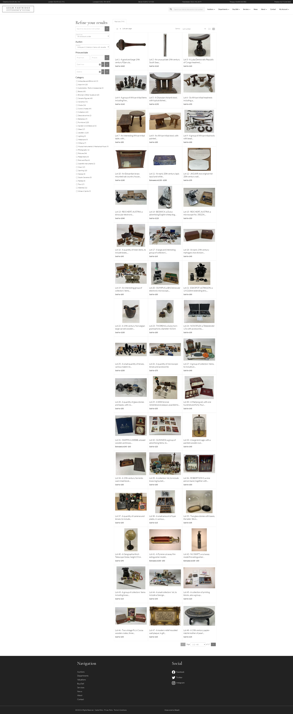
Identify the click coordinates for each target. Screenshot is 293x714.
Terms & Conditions (120, 710)
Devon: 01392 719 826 (146, 2)
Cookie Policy (99, 710)
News (256, 9)
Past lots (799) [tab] (119, 21)
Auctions (80, 672)
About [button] (263, 9)
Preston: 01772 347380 (282, 2)
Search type (79, 34)
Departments (82, 675)
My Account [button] (283, 9)
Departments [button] (223, 9)
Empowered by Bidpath (172, 710)
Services (80, 687)
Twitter (178, 677)
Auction (78, 45)
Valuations (81, 679)
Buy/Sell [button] (236, 9)
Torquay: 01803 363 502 (238, 2)
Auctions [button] (210, 9)
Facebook (179, 672)
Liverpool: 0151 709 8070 (101, 2)
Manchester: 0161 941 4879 (191, 2)
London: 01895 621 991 (56, 2)
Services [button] (246, 9)
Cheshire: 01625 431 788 (11, 2)
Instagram (180, 682)
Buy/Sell (80, 683)
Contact (273, 9)
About (79, 695)
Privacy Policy (108, 710)
